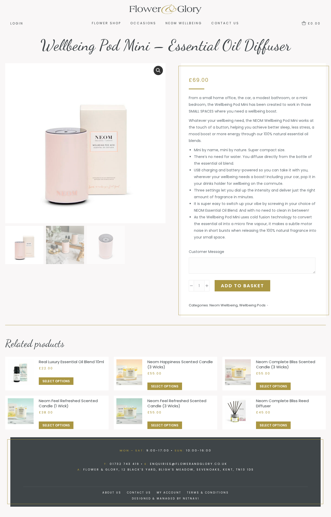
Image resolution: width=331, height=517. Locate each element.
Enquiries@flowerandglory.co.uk (188, 464)
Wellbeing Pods (252, 305)
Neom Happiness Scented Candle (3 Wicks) (180, 364)
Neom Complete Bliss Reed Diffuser (282, 403)
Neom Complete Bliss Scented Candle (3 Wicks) (285, 364)
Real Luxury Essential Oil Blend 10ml (71, 361)
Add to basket (242, 285)
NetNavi (191, 498)
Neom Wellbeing (223, 305)
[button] (158, 70)
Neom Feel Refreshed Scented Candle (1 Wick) (68, 403)
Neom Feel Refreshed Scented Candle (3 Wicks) (176, 403)
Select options (56, 381)
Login (16, 23)
